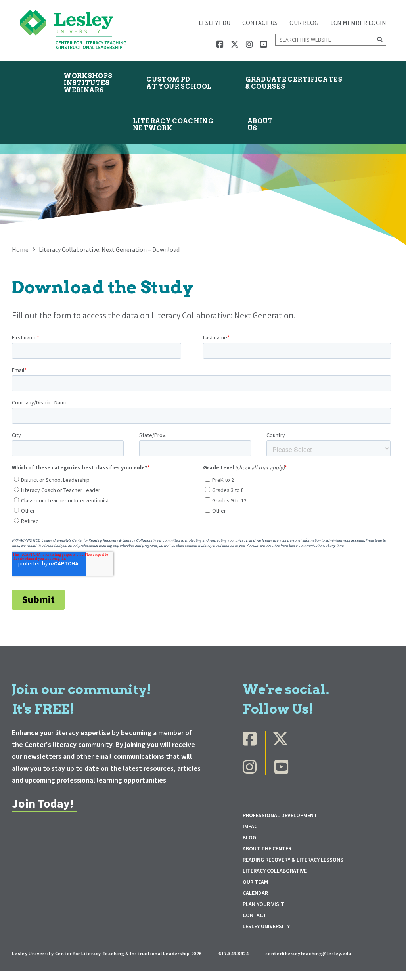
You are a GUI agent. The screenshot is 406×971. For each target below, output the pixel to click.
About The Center (267, 848)
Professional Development (280, 815)
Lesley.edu (214, 23)
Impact (252, 826)
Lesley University (266, 926)
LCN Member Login (358, 23)
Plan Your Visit (263, 904)
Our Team (255, 881)
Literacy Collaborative (275, 870)
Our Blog (303, 23)
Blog (249, 837)
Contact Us (260, 23)
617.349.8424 (233, 953)
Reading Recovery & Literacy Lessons (293, 859)
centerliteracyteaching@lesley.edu (308, 953)
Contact (254, 915)
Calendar (255, 892)
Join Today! (42, 803)
